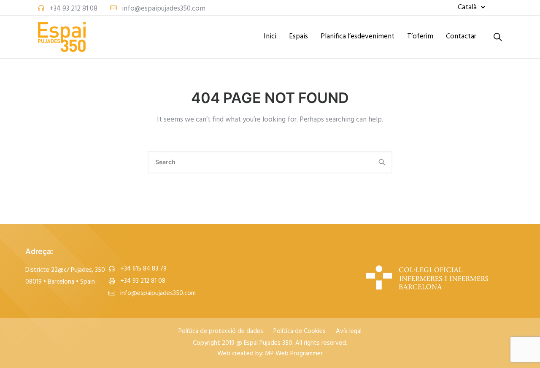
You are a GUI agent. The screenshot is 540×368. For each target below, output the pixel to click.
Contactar (461, 36)
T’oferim (420, 36)
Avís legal (349, 331)
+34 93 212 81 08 (73, 8)
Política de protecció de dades (220, 331)
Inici (270, 36)
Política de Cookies (299, 331)
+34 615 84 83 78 (143, 269)
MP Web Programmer (294, 354)
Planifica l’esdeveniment (357, 36)
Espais (298, 36)
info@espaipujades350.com (163, 8)
